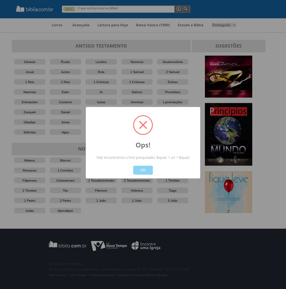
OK (143, 170)
